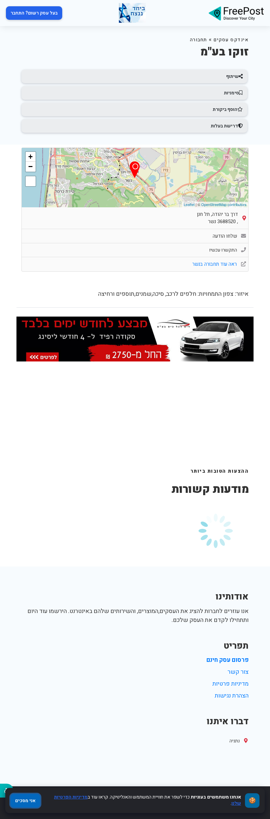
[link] (236, 13)
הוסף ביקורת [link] (225, 109)
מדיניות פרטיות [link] (230, 683)
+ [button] (30, 157)
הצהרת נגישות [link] (232, 695)
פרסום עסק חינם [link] (227, 660)
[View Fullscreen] (31, 181)
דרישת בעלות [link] (224, 125)
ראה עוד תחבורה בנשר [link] (215, 264)
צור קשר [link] (238, 671)
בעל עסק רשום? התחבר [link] (34, 13)
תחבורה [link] (198, 39)
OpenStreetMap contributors (224, 204)
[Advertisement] (135, 418)
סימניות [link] (231, 92)
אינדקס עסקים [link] (231, 39)
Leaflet (189, 204)
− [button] (30, 166)
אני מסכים (25, 800)
